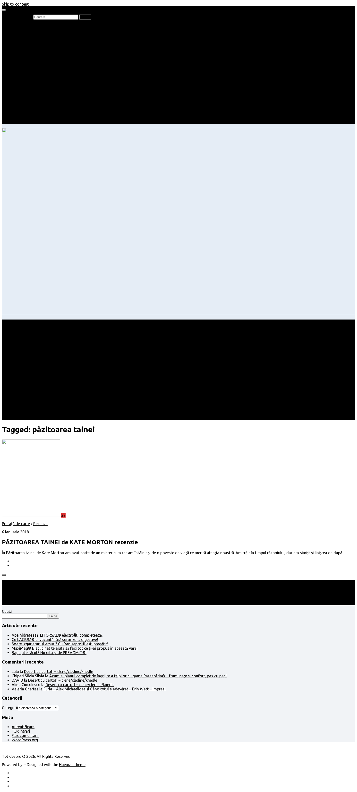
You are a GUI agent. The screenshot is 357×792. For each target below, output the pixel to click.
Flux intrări (21, 731)
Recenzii (28, 30)
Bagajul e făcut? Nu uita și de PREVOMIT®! (49, 652)
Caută (7, 611)
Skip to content (15, 4)
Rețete (17, 74)
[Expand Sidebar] (4, 575)
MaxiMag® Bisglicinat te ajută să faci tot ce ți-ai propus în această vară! (74, 648)
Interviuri (29, 47)
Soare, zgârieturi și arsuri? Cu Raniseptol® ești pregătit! (60, 644)
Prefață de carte (26, 26)
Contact (19, 122)
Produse (28, 104)
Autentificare (23, 727)
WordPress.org (25, 740)
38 (63, 515)
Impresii (19, 95)
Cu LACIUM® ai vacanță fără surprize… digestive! (55, 639)
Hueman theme (72, 764)
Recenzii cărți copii (37, 34)
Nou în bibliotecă (36, 39)
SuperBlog (30, 87)
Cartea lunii (31, 52)
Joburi (27, 65)
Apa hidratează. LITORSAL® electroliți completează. (57, 635)
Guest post (31, 91)
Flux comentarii (25, 735)
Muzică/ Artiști (34, 113)
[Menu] (4, 10)
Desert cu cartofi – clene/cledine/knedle (58, 671)
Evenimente (31, 117)
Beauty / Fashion (26, 69)
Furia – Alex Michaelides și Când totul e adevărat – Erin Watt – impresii (104, 689)
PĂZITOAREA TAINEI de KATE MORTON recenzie (70, 542)
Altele (17, 78)
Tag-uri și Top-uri (36, 56)
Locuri (26, 108)
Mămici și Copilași (27, 60)
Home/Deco (31, 82)
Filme (26, 100)
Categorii (10, 707)
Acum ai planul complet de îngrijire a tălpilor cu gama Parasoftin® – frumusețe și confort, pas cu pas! (138, 676)
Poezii (26, 43)
